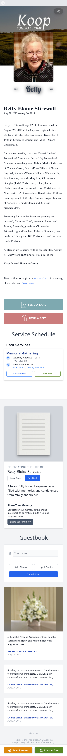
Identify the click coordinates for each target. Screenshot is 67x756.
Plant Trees (47, 373)
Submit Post (33, 574)
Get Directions (19, 373)
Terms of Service (42, 742)
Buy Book (32, 477)
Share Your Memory (20, 521)
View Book (15, 477)
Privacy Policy (25, 742)
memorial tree (41, 278)
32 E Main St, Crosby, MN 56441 (29, 367)
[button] (33, 609)
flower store (28, 283)
